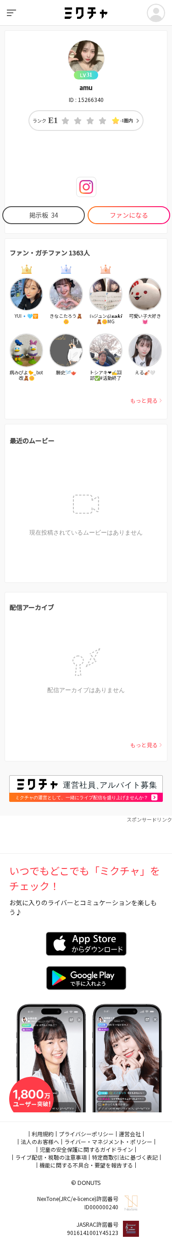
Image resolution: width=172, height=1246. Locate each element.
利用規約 (43, 1134)
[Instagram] (86, 187)
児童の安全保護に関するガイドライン (86, 1149)
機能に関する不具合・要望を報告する (86, 1165)
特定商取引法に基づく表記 (125, 1157)
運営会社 (130, 1134)
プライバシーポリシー (86, 1134)
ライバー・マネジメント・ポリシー (108, 1141)
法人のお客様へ (40, 1141)
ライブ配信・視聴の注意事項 (51, 1157)
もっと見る (144, 400)
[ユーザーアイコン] (156, 13)
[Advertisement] (86, 834)
